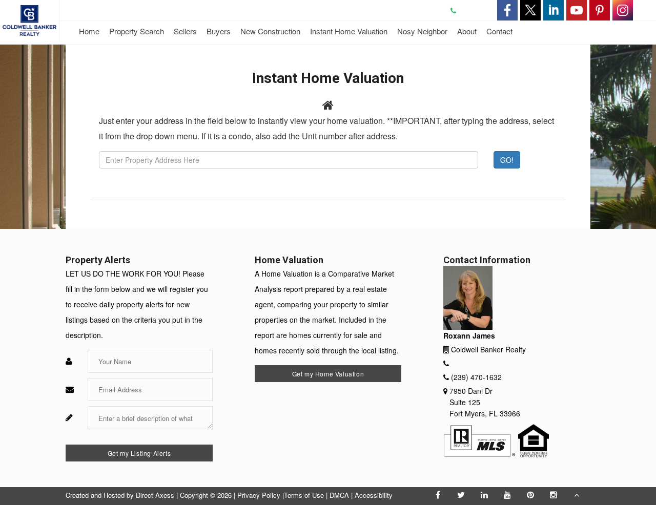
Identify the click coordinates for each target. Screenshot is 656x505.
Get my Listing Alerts (139, 453)
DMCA (339, 495)
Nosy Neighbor (422, 31)
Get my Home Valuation (328, 373)
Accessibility (374, 495)
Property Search (136, 31)
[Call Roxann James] (458, 10)
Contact (499, 31)
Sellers (185, 31)
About (467, 31)
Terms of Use (304, 495)
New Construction (270, 31)
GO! (507, 160)
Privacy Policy (258, 495)
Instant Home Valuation (348, 31)
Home (89, 31)
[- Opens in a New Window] (507, 10)
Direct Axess (155, 495)
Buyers (219, 31)
